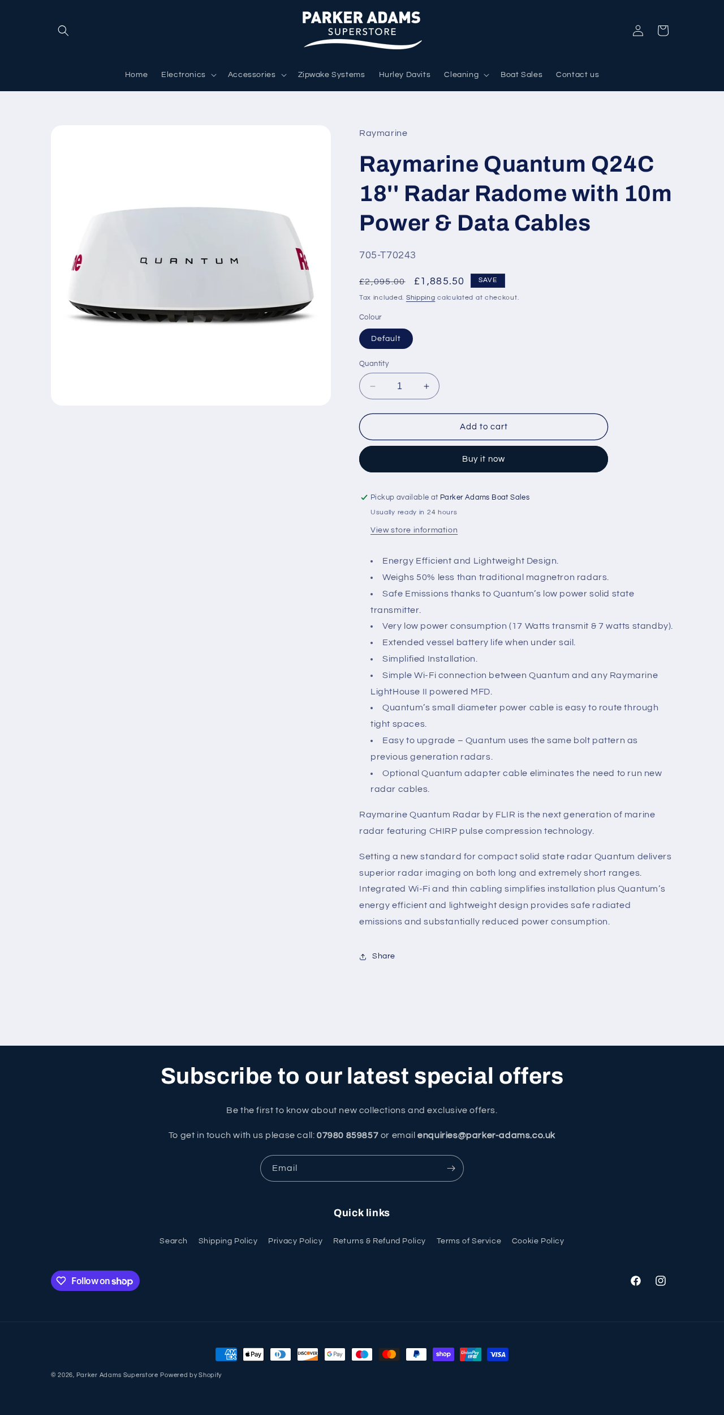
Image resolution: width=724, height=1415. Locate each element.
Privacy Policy (295, 1241)
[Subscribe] (450, 1168)
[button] (63, 30)
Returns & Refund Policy (379, 1241)
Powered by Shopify (191, 1375)
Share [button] (383, 956)
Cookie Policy (538, 1241)
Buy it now (483, 459)
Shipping (421, 297)
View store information (414, 530)
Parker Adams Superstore (117, 1375)
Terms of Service (469, 1241)
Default (386, 339)
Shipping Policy (228, 1241)
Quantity (374, 364)
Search (174, 1241)
